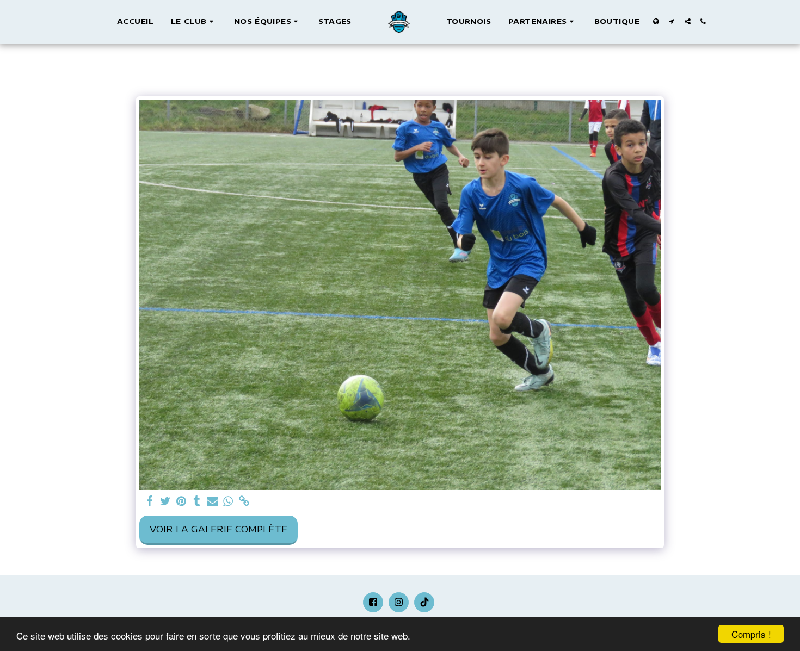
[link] (244, 501)
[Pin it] (181, 501)
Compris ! (751, 634)
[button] (194, 22)
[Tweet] (165, 501)
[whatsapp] (228, 501)
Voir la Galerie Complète (218, 529)
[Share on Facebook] (149, 501)
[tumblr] (196, 501)
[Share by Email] (212, 501)
